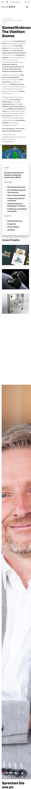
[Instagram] (2, 2)
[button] (27, 7)
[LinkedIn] (7, 2)
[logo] (8, 7)
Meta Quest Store (15, 131)
